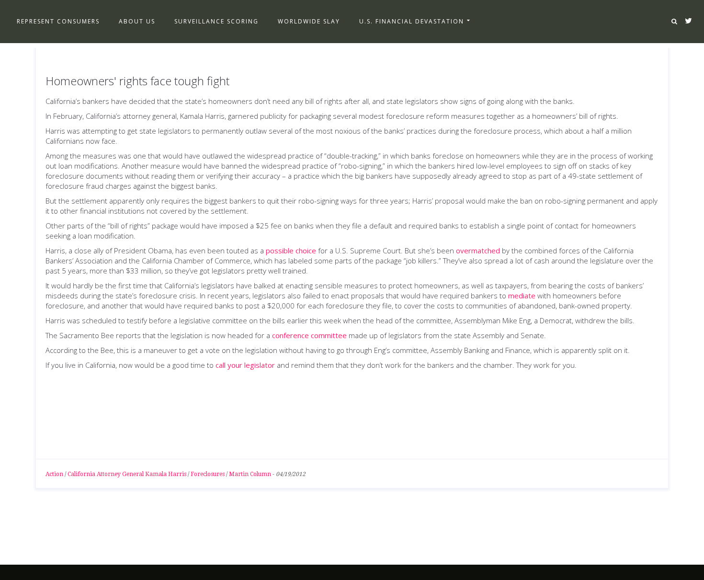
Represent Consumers (58, 21)
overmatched (478, 250)
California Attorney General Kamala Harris (127, 474)
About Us (137, 21)
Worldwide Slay (309, 21)
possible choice (291, 250)
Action (54, 474)
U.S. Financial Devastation (411, 21)
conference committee (309, 335)
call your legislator (245, 365)
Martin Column (250, 474)
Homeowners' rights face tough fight (137, 81)
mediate (521, 295)
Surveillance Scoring (216, 21)
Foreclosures (208, 474)
